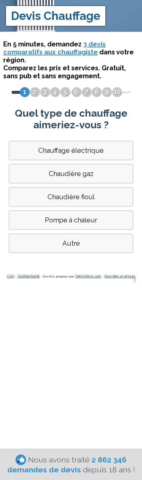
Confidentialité (29, 276)
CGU (10, 276)
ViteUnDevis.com (88, 276)
